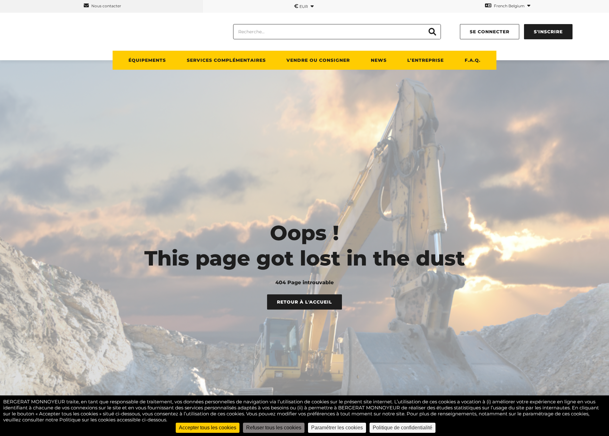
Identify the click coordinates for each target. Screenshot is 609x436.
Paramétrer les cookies (337, 427)
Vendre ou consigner (318, 60)
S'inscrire (548, 32)
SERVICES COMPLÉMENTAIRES (226, 60)
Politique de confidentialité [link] (402, 427)
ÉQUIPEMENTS (147, 60)
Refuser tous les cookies (273, 427)
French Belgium (509, 5)
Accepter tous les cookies (207, 427)
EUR (301, 6)
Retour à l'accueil (304, 302)
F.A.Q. (473, 60)
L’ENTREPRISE (425, 60)
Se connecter (489, 32)
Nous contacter (105, 5)
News (379, 60)
